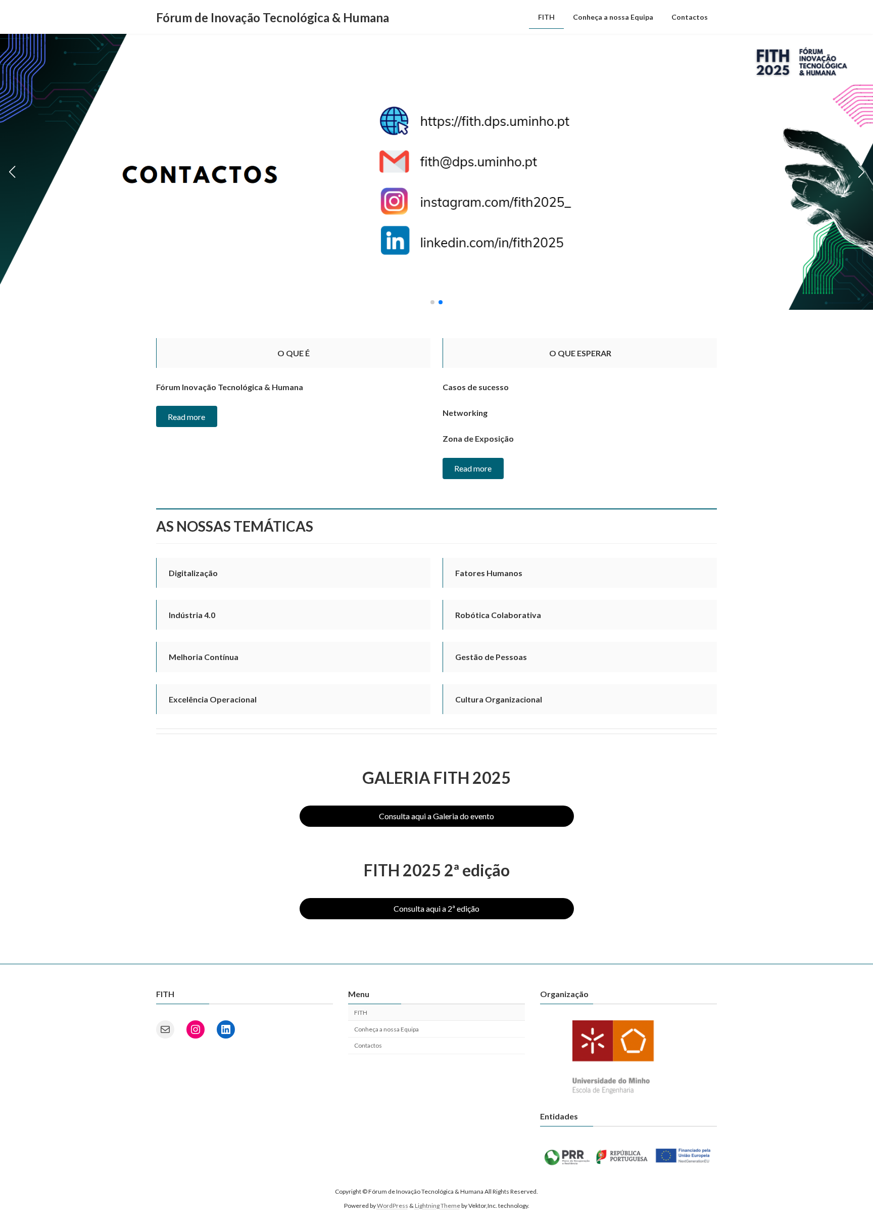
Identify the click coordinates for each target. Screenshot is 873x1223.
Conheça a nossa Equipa (386, 1028)
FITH (360, 1012)
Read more (186, 416)
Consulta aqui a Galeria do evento (436, 816)
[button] (432, 302)
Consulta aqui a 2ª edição (436, 908)
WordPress (392, 1205)
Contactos (368, 1045)
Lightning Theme (437, 1205)
